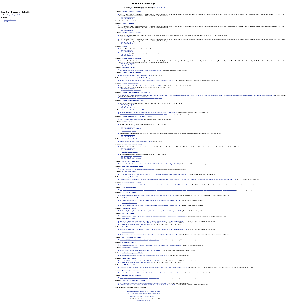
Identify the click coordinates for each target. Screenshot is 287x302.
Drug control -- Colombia (128, 213)
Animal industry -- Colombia (129, 187)
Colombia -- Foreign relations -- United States (133, 109)
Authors (145, 293)
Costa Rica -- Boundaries (10, 20)
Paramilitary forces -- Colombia (130, 247)
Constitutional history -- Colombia (130, 197)
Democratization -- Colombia (129, 208)
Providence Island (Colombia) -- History (132, 144)
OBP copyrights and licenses (143, 300)
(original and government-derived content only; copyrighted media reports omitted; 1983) (153, 216)
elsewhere (19, 15)
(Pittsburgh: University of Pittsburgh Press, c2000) (150, 200)
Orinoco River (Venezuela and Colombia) (132, 166)
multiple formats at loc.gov (127, 50)
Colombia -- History (127, 121)
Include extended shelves (159, 7)
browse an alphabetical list (136, 8)
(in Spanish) (136, 75)
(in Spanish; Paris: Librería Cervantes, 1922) (152, 272)
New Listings (138, 293)
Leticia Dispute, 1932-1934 (128, 67)
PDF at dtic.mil (124, 54)
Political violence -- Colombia (129, 258)
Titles (149, 293)
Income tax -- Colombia (128, 232)
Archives (146, 296)
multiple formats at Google (127, 104)
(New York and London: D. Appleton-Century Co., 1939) (140, 85)
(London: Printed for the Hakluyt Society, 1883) (141, 98)
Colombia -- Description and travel (130, 83)
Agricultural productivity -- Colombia (131, 177)
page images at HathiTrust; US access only (131, 90)
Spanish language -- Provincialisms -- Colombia (134, 270)
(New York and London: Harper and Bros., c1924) (137, 169)
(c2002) (147, 80)
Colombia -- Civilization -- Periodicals (131, 72)
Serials (158, 293)
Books (131, 296)
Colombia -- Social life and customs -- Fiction (133, 100)
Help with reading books (133, 291)
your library (12, 15)
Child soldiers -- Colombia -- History (131, 161)
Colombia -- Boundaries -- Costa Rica (131, 58)
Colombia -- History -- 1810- (129, 131)
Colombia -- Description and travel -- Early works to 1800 (136, 92)
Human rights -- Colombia (128, 218)
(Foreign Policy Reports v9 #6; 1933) (140, 70)
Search (132, 293)
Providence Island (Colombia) (129, 171)
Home (128, 293)
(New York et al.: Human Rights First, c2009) (153, 221)
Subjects (154, 293)
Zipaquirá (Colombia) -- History (130, 152)
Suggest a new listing (155, 291)
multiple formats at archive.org (128, 17)
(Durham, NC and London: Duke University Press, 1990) (148, 195)
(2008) (140, 222)
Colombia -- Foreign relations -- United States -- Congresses (137, 116)
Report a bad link (144, 291)
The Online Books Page (143, 3)
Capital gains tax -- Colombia (129, 192)
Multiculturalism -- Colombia (129, 242)
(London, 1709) (197, 95)
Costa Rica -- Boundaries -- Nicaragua (131, 32)
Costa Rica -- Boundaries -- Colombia (131, 11)
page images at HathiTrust (127, 18)
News (135, 296)
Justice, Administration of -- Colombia (131, 237)
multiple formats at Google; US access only (131, 125)
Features (140, 296)
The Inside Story (153, 296)
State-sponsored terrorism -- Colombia (131, 275)
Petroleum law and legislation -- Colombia (132, 253)
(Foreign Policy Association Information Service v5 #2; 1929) (143, 114)
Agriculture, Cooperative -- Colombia (131, 182)
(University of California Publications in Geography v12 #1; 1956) (155, 174)
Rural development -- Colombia (130, 264)
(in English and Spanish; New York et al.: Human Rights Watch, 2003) (150, 164)
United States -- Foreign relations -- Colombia (133, 280)
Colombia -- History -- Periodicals (130, 138)
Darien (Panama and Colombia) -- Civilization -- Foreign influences (139, 78)
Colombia (6, 21)
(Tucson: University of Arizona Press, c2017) (154, 184)
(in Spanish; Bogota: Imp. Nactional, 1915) (148, 112)
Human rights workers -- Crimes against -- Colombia (135, 226)
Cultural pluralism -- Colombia (129, 203)
